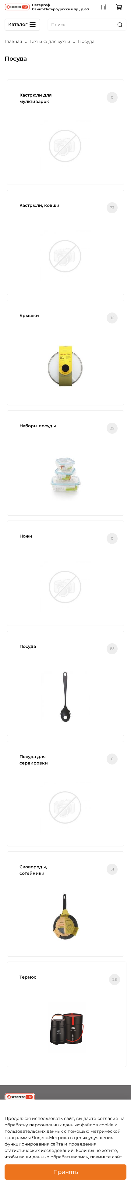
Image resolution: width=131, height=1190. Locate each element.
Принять (65, 1172)
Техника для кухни (50, 41)
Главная (13, 41)
